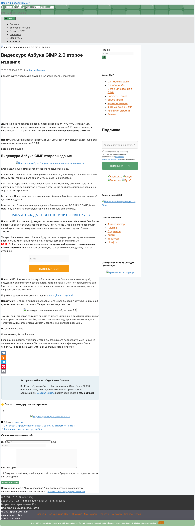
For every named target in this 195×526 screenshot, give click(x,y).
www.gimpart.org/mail (61, 295)
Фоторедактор (116, 224)
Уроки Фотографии (119, 110)
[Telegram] (50, 362)
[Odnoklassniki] (50, 357)
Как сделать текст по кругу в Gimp (23, 429)
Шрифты (112, 242)
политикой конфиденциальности (66, 491)
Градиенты (114, 231)
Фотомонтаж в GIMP (120, 107)
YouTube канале (46, 392)
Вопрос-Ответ (132, 514)
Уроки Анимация (118, 103)
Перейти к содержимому (15, 2)
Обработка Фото (117, 85)
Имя (3, 441)
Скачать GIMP (17, 31)
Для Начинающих (118, 81)
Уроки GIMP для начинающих (27, 7)
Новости (19, 422)
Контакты (15, 41)
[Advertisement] (50, 100)
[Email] (50, 371)
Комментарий (9, 467)
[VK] (50, 353)
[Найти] (104, 57)
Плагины (113, 227)
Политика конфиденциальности (20, 507)
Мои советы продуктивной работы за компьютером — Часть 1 (39, 425)
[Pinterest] (50, 366)
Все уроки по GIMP (20, 27)
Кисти (111, 235)
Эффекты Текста (117, 96)
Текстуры (113, 238)
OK (161, 523)
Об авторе (15, 34)
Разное (112, 114)
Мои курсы (16, 37)
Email (54, 441)
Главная (14, 24)
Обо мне (77, 514)
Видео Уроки (115, 99)
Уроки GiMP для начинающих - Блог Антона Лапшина (33, 500)
